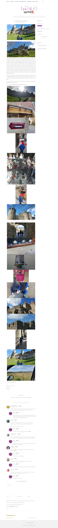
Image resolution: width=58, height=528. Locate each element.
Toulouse (23, 397)
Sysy (24, 22)
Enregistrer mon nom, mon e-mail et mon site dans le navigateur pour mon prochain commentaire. (20, 500)
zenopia (12, 446)
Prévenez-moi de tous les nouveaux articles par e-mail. (15, 504)
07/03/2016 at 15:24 (15, 441)
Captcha (7, 508)
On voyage (16, 1)
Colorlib (28, 525)
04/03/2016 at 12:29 (13, 459)
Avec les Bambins (28, 397)
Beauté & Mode (35, 1)
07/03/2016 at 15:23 (15, 413)
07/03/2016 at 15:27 (15, 429)
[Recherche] (51, 1)
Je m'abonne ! (40, 25)
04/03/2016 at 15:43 (13, 470)
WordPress (34, 525)
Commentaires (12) (21, 395)
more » (15, 515)
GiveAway (12, 1)
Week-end (16, 397)
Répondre (17, 412)
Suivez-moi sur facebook (41, 48)
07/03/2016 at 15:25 (15, 476)
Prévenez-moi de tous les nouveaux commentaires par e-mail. (16, 502)
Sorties (20, 397)
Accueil (7, 1)
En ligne (39, 31)
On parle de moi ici (22, 1)
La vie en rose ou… (10, 517)
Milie (12, 458)
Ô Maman (12, 397)
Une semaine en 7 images (32, 517)
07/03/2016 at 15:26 (15, 454)
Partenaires (29, 1)
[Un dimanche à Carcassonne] (21, 32)
